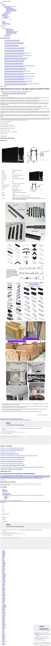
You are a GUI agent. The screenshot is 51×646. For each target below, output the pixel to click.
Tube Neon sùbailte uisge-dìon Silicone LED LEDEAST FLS (14, 51)
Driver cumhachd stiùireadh (4, 501)
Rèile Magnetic (2, 502)
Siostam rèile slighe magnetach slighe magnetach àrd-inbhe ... (14, 74)
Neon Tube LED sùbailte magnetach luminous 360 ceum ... (13, 56)
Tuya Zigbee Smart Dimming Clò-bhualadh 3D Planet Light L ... (14, 53)
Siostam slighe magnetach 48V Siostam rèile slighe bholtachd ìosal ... (15, 82)
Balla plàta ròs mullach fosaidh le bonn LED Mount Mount (13, 43)
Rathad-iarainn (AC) (9, 8)
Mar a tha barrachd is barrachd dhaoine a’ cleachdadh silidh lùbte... (17, 473)
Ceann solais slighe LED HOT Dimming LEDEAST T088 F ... (13, 465)
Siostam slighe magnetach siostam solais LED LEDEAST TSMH (14, 69)
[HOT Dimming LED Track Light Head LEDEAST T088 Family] (11, 463)
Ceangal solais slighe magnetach (45, 501)
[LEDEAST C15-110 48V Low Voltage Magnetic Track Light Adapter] (12, 459)
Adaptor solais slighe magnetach (11, 9)
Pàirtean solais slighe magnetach (25, 501)
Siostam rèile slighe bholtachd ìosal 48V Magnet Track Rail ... (14, 71)
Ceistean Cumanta (5, 15)
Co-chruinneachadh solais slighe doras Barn (11, 46)
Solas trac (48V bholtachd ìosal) (11, 10)
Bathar (3, 5)
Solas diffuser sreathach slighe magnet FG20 (9, 453)
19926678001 (4, 521)
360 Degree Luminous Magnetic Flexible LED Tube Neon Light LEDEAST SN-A (17, 419)
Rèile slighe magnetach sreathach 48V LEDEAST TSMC (13, 64)
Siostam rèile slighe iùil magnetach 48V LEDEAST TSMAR (14, 61)
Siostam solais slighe (7, 7)
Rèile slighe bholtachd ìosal (35, 501)
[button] (42, 415)
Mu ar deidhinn (4, 16)
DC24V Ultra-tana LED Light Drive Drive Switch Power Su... (14, 48)
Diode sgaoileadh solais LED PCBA (10, 6)
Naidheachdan (4, 14)
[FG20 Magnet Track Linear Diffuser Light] (7, 451)
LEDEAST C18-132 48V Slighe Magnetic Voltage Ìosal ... (12, 449)
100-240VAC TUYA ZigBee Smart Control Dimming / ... (11, 469)
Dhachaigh (4, 4)
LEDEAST (37, 403)
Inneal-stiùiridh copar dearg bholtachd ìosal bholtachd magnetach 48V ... (15, 84)
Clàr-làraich (20, 500)
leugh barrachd (2, 479)
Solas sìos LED (6, 12)
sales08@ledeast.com (5, 513)
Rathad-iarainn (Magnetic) (10, 29)
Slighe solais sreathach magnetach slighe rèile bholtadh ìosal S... (14, 79)
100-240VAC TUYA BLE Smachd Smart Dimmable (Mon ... (12, 457)
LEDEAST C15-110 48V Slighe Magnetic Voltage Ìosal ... (12, 461)
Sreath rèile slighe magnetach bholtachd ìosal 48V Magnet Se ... (14, 66)
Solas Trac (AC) (9, 11)
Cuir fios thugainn (5, 17)
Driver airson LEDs (7, 13)
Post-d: (6, 494)
